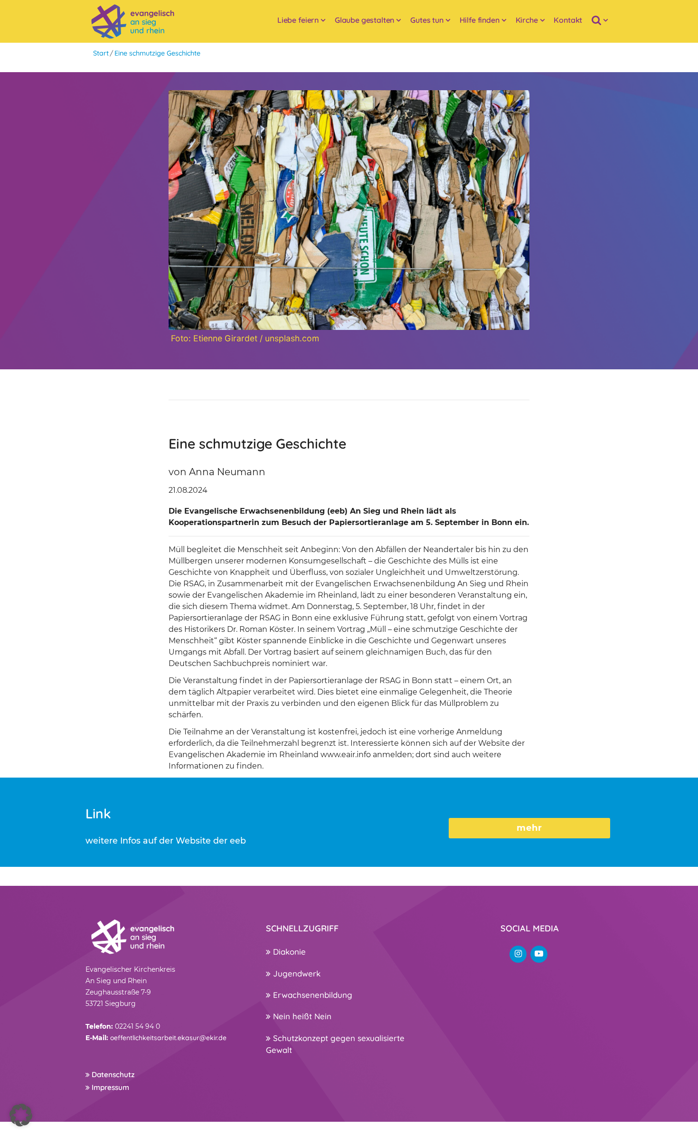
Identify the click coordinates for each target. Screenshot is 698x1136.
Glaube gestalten (364, 20)
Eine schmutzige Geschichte (157, 53)
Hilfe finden (480, 20)
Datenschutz (112, 1074)
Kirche (527, 20)
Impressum (109, 1087)
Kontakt (568, 20)
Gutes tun (426, 20)
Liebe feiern (298, 20)
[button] (21, 1115)
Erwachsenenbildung (311, 995)
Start (101, 53)
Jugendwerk (296, 973)
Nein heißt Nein (301, 1016)
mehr (529, 828)
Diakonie (288, 952)
